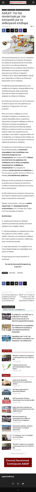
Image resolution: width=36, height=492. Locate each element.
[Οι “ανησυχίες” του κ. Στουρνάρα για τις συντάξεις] (6, 437)
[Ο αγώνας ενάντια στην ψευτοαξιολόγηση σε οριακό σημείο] (6, 367)
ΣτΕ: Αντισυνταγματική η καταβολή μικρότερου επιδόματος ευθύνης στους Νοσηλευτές (10, 297)
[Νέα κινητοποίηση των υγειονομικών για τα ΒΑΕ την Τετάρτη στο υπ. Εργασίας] (6, 419)
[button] (3, 2)
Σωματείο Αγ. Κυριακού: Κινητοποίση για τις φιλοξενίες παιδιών (22, 382)
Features (9, 7)
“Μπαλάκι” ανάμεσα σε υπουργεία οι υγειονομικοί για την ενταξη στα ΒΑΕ (23, 357)
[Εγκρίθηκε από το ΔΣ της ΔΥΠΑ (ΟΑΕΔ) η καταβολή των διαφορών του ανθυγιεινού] (6, 338)
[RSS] (18, 484)
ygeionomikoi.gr (8, 476)
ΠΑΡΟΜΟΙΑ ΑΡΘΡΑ (8, 307)
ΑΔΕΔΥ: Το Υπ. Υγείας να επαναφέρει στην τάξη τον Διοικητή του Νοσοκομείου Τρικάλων (26, 297)
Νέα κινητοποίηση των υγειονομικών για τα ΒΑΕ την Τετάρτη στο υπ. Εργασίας (21, 418)
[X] (8, 30)
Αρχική (3, 7)
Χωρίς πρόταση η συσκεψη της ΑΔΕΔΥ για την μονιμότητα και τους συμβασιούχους (23, 409)
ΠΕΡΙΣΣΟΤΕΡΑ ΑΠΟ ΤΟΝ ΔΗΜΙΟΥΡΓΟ (14, 309)
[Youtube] (23, 484)
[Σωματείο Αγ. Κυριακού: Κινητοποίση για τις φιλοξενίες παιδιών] (6, 382)
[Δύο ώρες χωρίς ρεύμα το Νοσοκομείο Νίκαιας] (6, 392)
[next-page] (6, 345)
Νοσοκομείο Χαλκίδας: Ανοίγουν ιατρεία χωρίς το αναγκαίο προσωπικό (22, 427)
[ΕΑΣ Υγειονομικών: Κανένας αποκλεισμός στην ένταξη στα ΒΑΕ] (6, 400)
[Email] (12, 30)
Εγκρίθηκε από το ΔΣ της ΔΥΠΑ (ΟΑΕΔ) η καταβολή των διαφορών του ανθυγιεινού (23, 338)
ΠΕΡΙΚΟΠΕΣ (20, 273)
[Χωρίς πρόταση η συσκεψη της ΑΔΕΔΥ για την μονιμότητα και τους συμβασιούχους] (6, 409)
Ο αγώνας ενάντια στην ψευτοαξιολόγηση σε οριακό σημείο (21, 366)
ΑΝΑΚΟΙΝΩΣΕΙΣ (11, 9)
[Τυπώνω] (16, 30)
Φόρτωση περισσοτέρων (17, 453)
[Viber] (21, 30)
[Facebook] (4, 30)
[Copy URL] (25, 30)
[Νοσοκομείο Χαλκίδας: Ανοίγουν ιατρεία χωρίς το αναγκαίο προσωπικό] (6, 428)
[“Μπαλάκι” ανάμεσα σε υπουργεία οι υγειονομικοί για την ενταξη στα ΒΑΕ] (6, 358)
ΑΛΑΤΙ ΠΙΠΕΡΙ (7, 351)
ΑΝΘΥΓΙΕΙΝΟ (12, 273)
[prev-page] (3, 345)
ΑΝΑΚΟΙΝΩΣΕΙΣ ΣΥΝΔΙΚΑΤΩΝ (22, 9)
